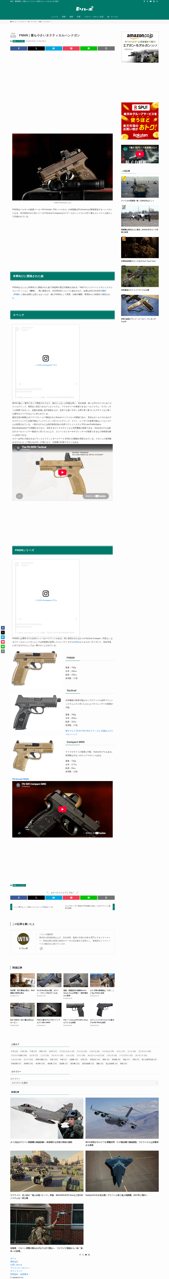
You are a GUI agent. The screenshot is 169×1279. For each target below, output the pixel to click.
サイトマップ (16, 1271)
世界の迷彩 (41, 1059)
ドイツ (81, 1055)
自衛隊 (64, 1063)
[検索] (157, 1)
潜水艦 (116, 1059)
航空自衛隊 (88, 1063)
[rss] (154, 1)
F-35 (33, 1051)
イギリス (94, 1051)
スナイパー (57, 1055)
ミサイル (16, 1059)
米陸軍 (52, 1063)
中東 (63, 1059)
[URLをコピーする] (106, 48)
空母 (136, 1059)
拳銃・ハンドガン (18, 41)
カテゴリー (15, 1079)
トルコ (70, 1055)
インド (132, 1051)
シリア (45, 1055)
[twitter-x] (147, 1)
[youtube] (150, 1)
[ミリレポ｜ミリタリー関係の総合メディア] (84, 9)
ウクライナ (145, 1051)
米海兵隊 (16, 1063)
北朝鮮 (74, 1059)
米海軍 (28, 1063)
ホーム (13, 1258)
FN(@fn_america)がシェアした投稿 (31, 397)
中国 (53, 1059)
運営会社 (14, 1262)
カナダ (34, 1055)
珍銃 (126, 1059)
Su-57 (53, 1051)
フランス (112, 1055)
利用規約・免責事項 (19, 1274)
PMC (42, 1051)
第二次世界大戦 (149, 1059)
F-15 (14, 1051)
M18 (77, 642)
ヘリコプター (126, 1055)
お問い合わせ (16, 1265)
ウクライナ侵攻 (19, 1055)
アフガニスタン (67, 1051)
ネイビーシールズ (96, 1055)
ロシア (28, 1059)
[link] (41, 948)
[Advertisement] (62, 90)
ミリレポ (23, 948)
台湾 (84, 1059)
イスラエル (108, 1051)
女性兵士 (95, 1059)
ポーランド (141, 1055)
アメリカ (82, 1051)
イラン (121, 1051)
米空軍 (40, 1063)
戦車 (106, 1059)
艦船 (100, 1063)
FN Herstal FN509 (20, 779)
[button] (18, 48)
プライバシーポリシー (20, 1268)
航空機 (75, 1063)
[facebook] (144, 1)
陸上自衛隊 (111, 1063)
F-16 (24, 1051)
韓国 (123, 1063)
